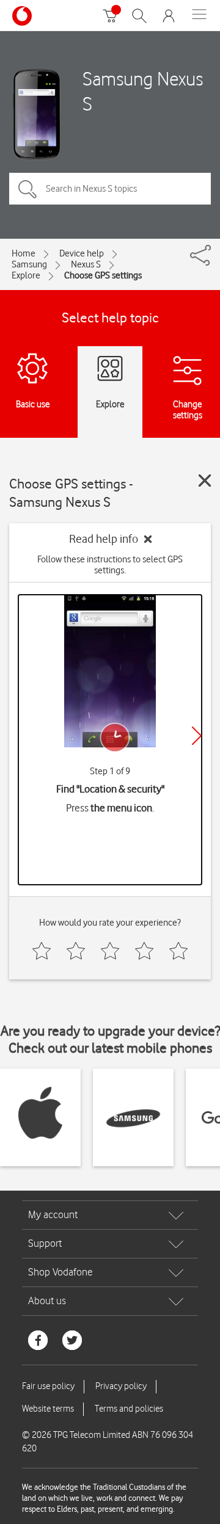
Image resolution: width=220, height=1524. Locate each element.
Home (23, 253)
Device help (81, 253)
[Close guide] (205, 480)
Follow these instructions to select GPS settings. (110, 565)
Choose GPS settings (103, 275)
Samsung (29, 264)
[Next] (197, 736)
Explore (26, 275)
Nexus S (86, 264)
